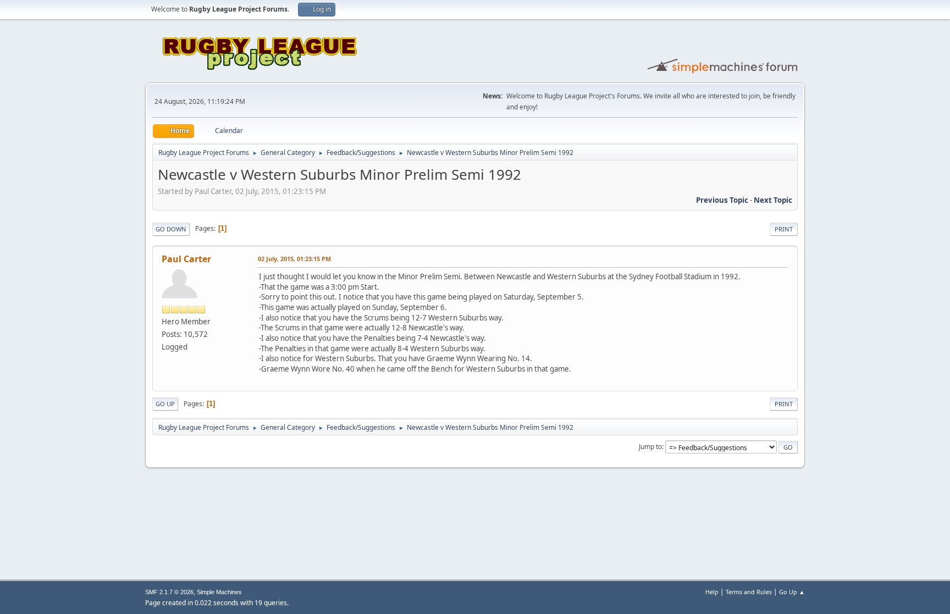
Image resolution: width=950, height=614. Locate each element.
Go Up (165, 404)
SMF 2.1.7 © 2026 (169, 592)
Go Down (171, 229)
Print (784, 229)
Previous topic (722, 200)
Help (712, 592)
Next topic (773, 200)
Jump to (650, 446)
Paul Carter (186, 259)
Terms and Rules (749, 592)
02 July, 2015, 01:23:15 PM (294, 259)
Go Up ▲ (792, 592)
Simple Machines (219, 592)
